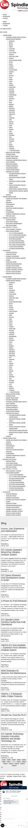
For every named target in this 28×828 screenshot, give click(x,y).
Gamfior (11, 71)
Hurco (11, 81)
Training (8, 194)
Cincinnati (12, 48)
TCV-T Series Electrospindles (17, 235)
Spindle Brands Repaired (13, 39)
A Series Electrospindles (16, 246)
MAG (10, 102)
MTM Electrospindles (15, 239)
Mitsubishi (12, 110)
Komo (10, 100)
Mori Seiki (12, 112)
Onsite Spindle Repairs (13, 169)
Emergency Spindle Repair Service (16, 160)
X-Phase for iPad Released (14, 601)
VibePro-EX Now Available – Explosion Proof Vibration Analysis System (13, 647)
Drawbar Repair (10, 154)
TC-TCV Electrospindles (16, 233)
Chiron (11, 46)
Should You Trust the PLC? (13, 715)
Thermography (10, 204)
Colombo (11, 50)
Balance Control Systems (13, 273)
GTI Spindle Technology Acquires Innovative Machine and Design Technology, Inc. (12, 737)
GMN (10, 73)
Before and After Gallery (13, 152)
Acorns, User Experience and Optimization (12, 529)
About (4, 14)
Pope (10, 125)
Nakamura (12, 114)
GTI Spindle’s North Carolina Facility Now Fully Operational (13, 621)
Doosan (11, 58)
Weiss (11, 144)
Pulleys (8, 260)
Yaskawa (11, 148)
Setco (10, 127)
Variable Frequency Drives (14, 267)
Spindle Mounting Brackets (14, 264)
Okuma (11, 121)
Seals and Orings (11, 254)
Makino (11, 106)
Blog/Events (6, 16)
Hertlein (11, 85)
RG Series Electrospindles (16, 242)
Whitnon (11, 146)
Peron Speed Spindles (12, 231)
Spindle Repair (7, 35)
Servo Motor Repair (11, 221)
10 (24, 761)
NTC (10, 116)
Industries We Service (12, 171)
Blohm (11, 43)
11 (5, 763)
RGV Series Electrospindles (17, 244)
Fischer (11, 66)
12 (11, 763)
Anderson (12, 41)
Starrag (11, 129)
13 (16, 763)
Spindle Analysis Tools (9, 196)
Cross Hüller (12, 52)
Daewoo (11, 54)
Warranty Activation (11, 164)
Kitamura (11, 98)
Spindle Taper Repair (12, 156)
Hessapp (11, 91)
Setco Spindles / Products (13, 229)
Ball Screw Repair (11, 225)
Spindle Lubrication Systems (14, 269)
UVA (10, 143)
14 (22, 763)
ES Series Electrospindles (16, 237)
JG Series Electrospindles (16, 248)
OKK (10, 119)
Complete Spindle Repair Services (16, 37)
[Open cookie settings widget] (2, 825)
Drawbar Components (12, 256)
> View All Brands (14, 150)
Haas (10, 77)
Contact (5, 18)
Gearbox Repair (10, 219)
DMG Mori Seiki (13, 56)
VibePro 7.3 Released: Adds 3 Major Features (11, 694)
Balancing (9, 202)
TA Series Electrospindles (16, 241)
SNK (10, 131)
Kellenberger (13, 95)
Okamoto (11, 118)
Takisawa (11, 135)
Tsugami (11, 141)
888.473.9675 (7, 28)
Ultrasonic (9, 210)
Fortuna (11, 68)
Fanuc (11, 64)
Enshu (11, 62)
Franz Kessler (13, 70)
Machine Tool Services (9, 217)
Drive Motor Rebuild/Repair (14, 223)
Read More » (5, 544)
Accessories (6, 250)
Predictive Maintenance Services (15, 214)
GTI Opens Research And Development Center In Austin (13, 577)
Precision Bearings (11, 252)
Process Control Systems (13, 271)
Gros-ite (11, 75)
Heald (10, 79)
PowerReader (10, 212)
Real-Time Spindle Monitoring (14, 208)
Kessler (11, 96)
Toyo (10, 137)
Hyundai (11, 89)
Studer (11, 133)
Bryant (11, 45)
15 (14, 765)
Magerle (11, 104)
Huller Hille (12, 87)
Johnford (11, 93)
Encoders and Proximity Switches (16, 258)
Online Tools (9, 206)
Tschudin (11, 139)
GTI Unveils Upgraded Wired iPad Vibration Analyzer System (11, 552)
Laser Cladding (10, 162)
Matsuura (11, 108)
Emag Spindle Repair (15, 60)
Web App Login (10, 216)
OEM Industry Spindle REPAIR (18, 189)
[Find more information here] (14, 806)
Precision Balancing (12, 158)
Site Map (9, 776)
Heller (10, 83)
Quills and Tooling (11, 262)
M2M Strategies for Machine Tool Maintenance (13, 671)
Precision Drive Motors (12, 265)
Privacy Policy (17, 776)
